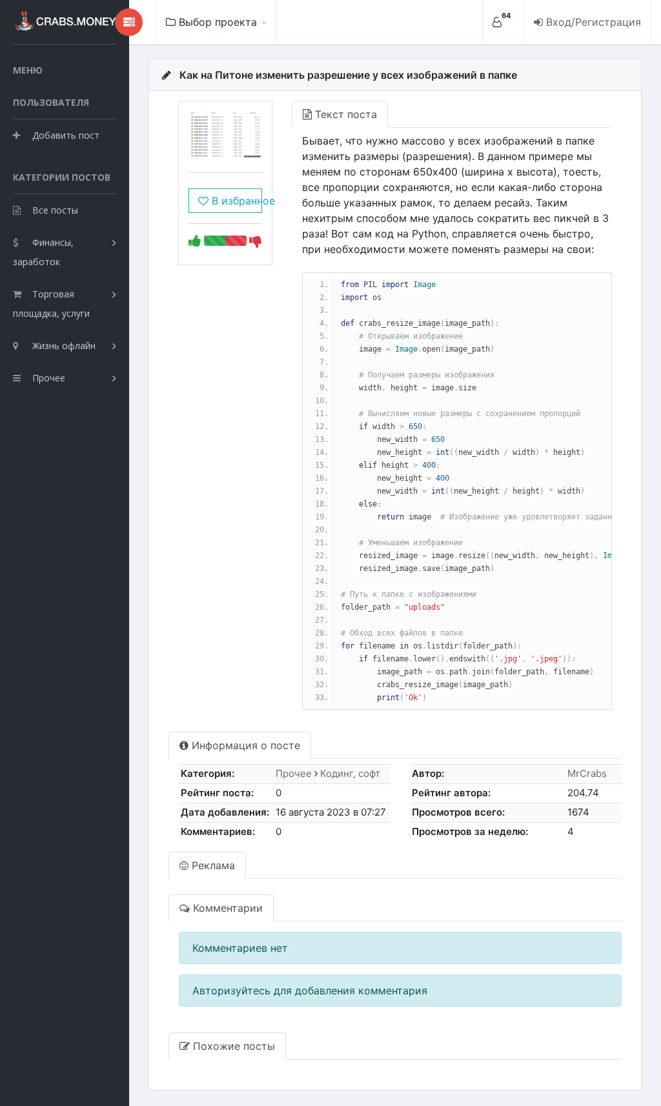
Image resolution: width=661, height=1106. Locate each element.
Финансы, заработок (43, 252)
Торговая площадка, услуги (51, 303)
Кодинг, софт (350, 773)
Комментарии (226, 907)
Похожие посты (232, 1046)
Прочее (48, 378)
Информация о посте (244, 745)
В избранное (234, 200)
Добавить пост (65, 135)
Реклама (211, 865)
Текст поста (344, 114)
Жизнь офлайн (64, 345)
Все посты (55, 210)
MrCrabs (587, 773)
